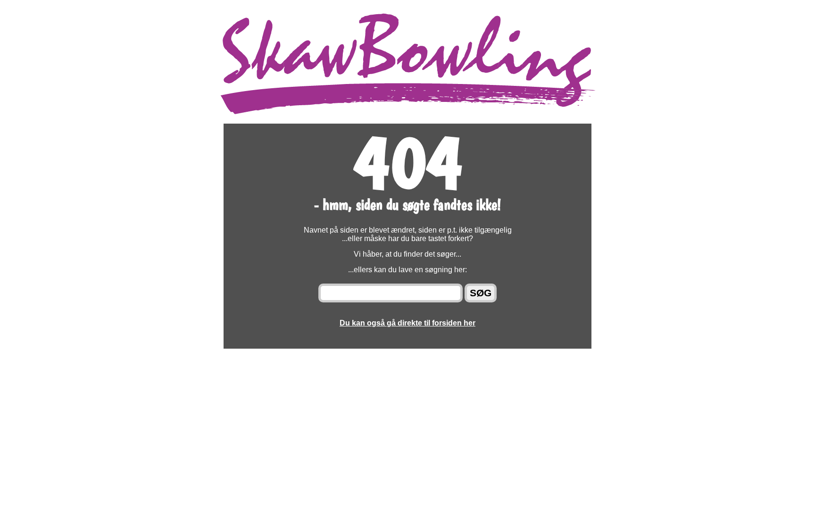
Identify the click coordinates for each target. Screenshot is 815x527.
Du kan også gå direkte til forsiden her (407, 323)
